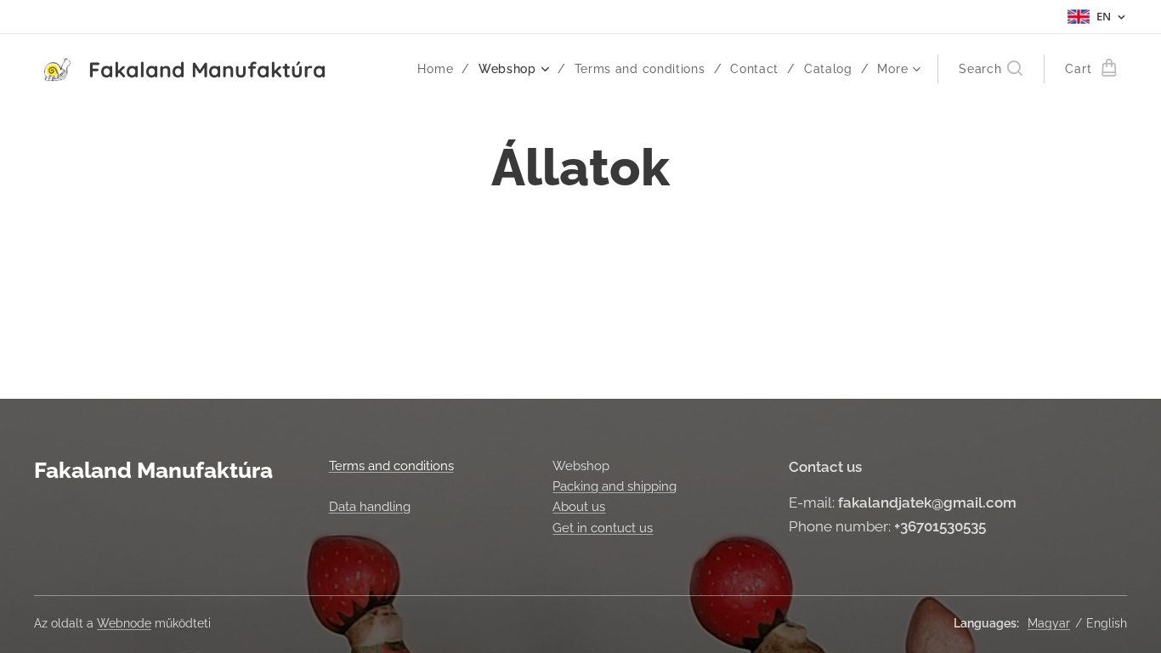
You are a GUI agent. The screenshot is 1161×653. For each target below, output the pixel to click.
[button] (990, 69)
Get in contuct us (602, 528)
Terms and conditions (391, 466)
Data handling (370, 506)
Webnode (124, 623)
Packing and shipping (614, 486)
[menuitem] (441, 69)
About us (578, 506)
